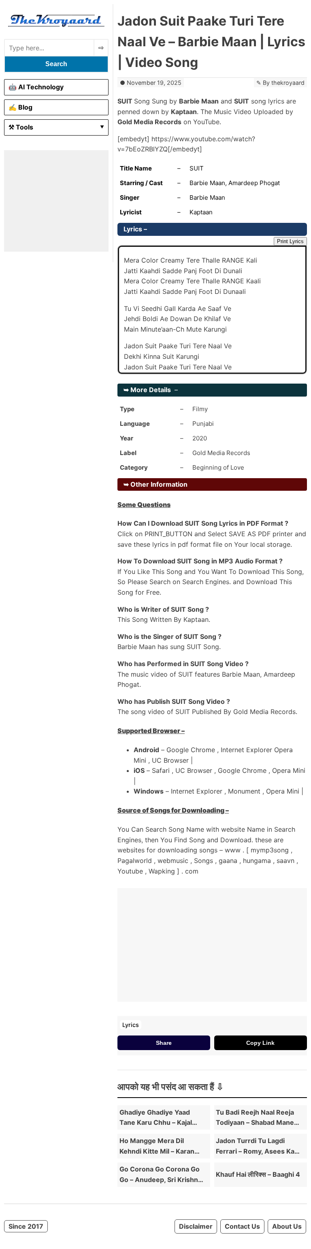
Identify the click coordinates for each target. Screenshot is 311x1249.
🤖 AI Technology (36, 87)
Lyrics (130, 1024)
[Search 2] (101, 48)
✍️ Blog (20, 107)
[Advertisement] (56, 201)
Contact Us (242, 1226)
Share (164, 1043)
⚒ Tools (21, 127)
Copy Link (260, 1043)
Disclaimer (196, 1226)
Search (56, 63)
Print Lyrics (290, 241)
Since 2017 (26, 1226)
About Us (287, 1226)
